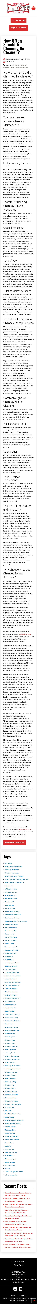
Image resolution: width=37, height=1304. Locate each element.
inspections (9, 960)
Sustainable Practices (12, 1021)
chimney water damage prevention (17, 879)
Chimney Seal (10, 1085)
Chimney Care (10, 1043)
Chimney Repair (10, 1075)
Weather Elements (11, 1027)
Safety (7, 1168)
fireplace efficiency (12, 911)
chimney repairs (10, 1078)
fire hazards (9, 905)
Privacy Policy (18, 1265)
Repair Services (10, 1005)
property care (10, 1001)
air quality (8, 863)
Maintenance (9, 1156)
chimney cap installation (13, 866)
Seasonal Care (10, 1011)
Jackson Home (10, 969)
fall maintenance (11, 899)
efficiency (8, 886)
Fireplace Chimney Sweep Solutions (21, 1298)
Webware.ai (23, 1301)
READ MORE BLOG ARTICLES (14, 842)
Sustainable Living (11, 1017)
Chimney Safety (10, 1082)
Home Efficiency (11, 937)
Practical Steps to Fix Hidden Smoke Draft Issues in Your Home (17, 1200)
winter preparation (11, 1175)
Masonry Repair (10, 1159)
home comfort (10, 934)
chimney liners (10, 1062)
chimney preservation (12, 1069)
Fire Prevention (10, 1127)
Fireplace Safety (9, 68)
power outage (10, 1162)
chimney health (10, 1053)
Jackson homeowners (12, 976)
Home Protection (11, 940)
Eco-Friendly (9, 1117)
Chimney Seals (10, 1088)
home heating (10, 1133)
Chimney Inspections (12, 1059)
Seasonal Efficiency (12, 1014)
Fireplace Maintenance (13, 915)
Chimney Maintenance (13, 1066)
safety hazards (10, 1008)
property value (10, 1165)
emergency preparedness (14, 1120)
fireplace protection (12, 918)
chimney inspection (12, 1056)
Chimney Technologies (13, 1104)
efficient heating (11, 889)
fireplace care (10, 908)
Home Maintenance (22, 68)
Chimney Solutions (11, 1095)
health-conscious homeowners (16, 921)
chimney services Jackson (14, 876)
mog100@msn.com (24, 634)
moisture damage (11, 995)
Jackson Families (11, 966)
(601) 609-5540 (19, 20)
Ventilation (9, 1024)
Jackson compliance (12, 963)
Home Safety (9, 944)
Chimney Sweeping (11, 1101)
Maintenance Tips (11, 992)
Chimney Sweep (10, 1098)
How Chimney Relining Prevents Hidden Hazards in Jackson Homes (18, 1240)
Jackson (8, 1146)
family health (9, 902)
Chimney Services (11, 1091)
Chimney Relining (11, 1072)
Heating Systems (11, 927)
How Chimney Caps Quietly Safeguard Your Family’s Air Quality (18, 1229)
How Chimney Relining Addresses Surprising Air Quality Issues (16, 1211)
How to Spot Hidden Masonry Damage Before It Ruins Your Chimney (18, 1194)
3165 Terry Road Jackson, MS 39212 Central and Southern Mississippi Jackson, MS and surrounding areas (18, 1277)
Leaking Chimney (11, 1152)
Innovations (9, 956)
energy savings (10, 895)
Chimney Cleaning (21, 65)
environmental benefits (13, 1123)
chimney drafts (10, 1050)
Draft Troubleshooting (12, 1114)
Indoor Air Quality (11, 953)
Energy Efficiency (11, 892)
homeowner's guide (12, 950)
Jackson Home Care (12, 972)
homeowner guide (11, 947)
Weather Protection (12, 1030)
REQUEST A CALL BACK (18, 28)
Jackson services (11, 989)
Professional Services (12, 998)
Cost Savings (9, 1107)
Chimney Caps (10, 1040)
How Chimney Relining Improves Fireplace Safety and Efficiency (16, 1223)
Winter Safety (10, 1034)
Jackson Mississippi (12, 985)
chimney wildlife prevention (14, 882)
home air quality (10, 931)
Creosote (8, 1111)
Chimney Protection (12, 873)
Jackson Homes (10, 979)
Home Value (9, 1143)
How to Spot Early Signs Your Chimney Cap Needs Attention (18, 1217)
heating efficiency (11, 924)
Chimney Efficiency (12, 870)
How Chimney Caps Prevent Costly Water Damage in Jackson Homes (19, 1206)
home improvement (11, 1136)
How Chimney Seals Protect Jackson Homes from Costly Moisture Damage (18, 1246)
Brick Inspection (10, 1037)
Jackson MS (9, 1149)
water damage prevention (14, 1172)
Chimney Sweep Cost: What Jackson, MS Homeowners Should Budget (19, 1234)
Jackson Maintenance (13, 982)
